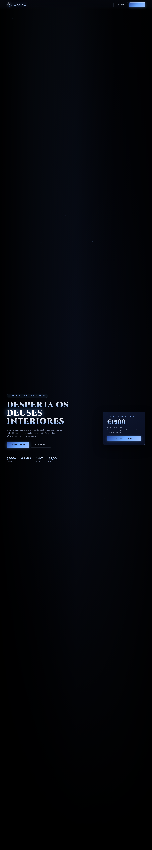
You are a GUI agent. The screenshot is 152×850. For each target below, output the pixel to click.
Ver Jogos (41, 445)
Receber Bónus (124, 438)
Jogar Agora (18, 445)
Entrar (121, 5)
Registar (137, 5)
